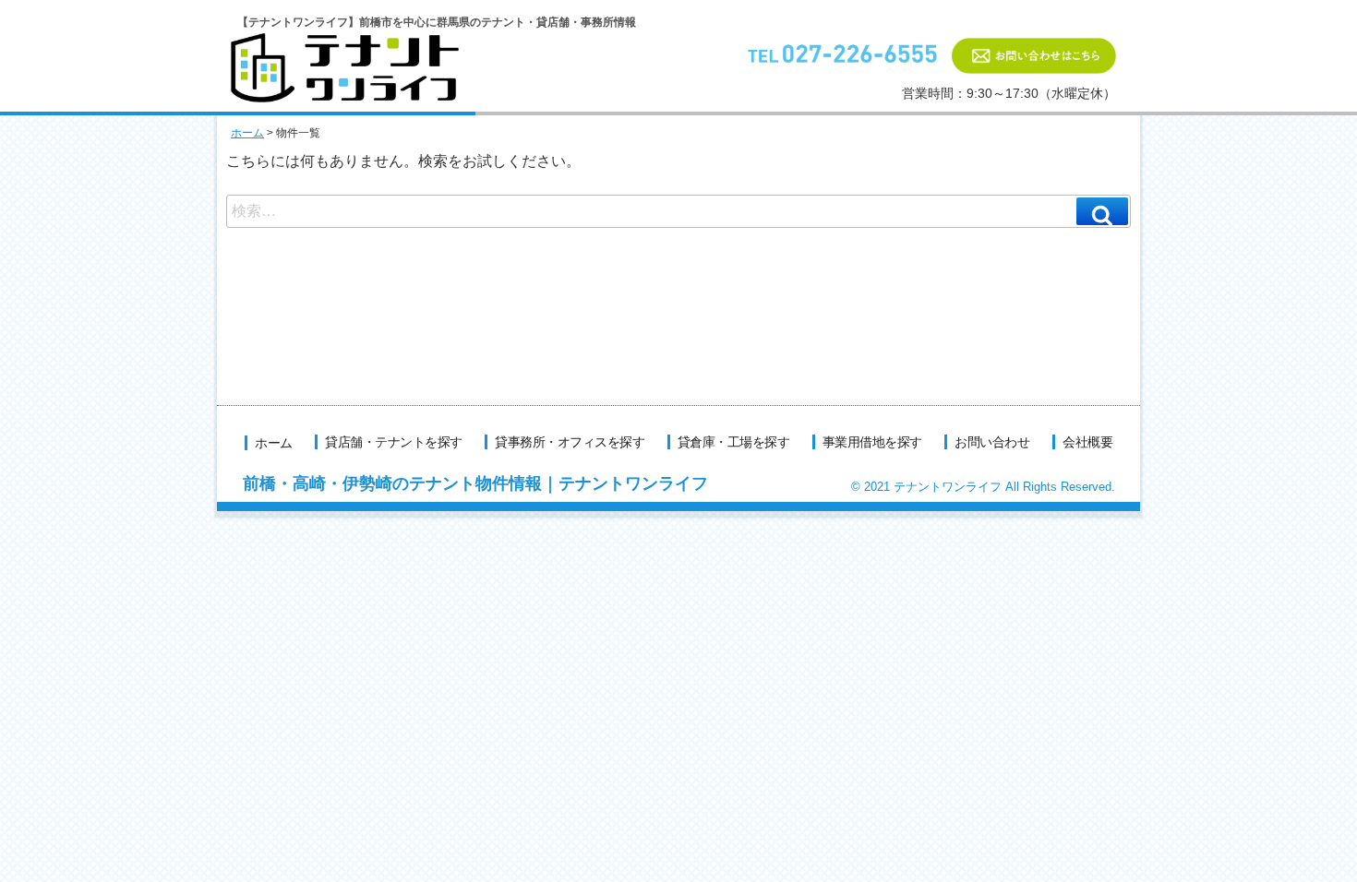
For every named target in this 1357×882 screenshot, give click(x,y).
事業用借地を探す (872, 442)
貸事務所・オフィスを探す (569, 442)
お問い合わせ (992, 442)
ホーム (247, 132)
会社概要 (1087, 442)
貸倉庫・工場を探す (734, 442)
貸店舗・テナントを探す (393, 442)
